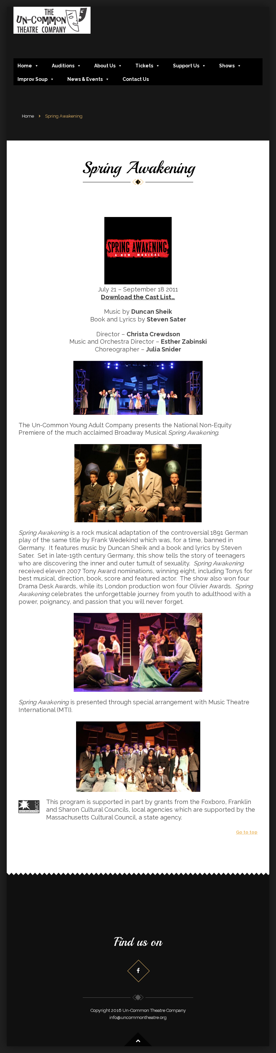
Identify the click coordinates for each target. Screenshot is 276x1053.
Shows (227, 65)
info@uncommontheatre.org (138, 1017)
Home (25, 65)
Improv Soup (32, 79)
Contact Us (136, 79)
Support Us (186, 65)
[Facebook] (138, 970)
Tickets (144, 65)
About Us (104, 65)
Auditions (63, 65)
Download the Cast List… (138, 297)
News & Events (85, 79)
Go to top (246, 832)
